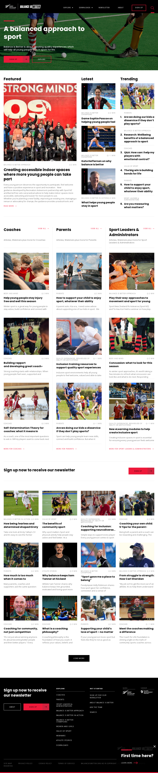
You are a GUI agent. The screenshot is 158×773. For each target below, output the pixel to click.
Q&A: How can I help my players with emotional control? (139, 156)
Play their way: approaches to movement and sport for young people (129, 301)
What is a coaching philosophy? (55, 630)
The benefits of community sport (53, 525)
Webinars (60, 736)
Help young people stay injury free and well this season (23, 299)
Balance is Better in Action (69, 715)
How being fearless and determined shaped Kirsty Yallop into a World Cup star (21, 529)
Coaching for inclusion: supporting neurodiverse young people (102, 530)
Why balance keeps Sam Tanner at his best (58, 577)
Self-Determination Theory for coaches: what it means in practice (24, 431)
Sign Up (13, 59)
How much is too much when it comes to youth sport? (18, 579)
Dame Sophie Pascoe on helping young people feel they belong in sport (98, 122)
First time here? (137, 758)
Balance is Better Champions (64, 721)
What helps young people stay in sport (98, 204)
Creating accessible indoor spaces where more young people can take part (37, 174)
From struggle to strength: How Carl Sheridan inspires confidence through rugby (136, 580)
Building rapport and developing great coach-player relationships (23, 366)
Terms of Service (66, 763)
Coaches (60, 695)
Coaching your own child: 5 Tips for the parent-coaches (136, 527)
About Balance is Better (102, 703)
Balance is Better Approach (70, 711)
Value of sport (63, 731)
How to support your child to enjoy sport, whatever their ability (138, 188)
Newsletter (104, 8)
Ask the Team (96, 707)
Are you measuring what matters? (136, 205)
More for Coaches (13, 449)
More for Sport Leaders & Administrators (130, 449)
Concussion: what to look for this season (130, 364)
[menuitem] (67, 6)
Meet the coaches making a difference (136, 630)
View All (42, 228)
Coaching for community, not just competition (21, 630)
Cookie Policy (45, 763)
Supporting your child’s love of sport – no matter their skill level (97, 632)
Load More (79, 658)
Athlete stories (64, 740)
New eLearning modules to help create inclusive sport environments (129, 432)
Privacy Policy (25, 763)
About (121, 8)
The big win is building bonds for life (138, 172)
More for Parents (65, 449)
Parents (60, 699)
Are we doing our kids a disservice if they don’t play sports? (139, 120)
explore (41, 59)
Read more (9, 206)
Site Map (8, 763)
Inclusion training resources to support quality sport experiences (78, 365)
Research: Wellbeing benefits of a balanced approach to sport (139, 138)
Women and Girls (65, 726)
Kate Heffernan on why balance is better (96, 162)
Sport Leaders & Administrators (64, 705)
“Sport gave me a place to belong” (98, 578)
